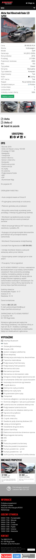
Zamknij (31, 549)
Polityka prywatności (8, 503)
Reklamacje (5, 510)
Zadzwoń (7, 556)
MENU (2, 8)
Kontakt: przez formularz (10, 544)
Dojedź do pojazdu (26, 556)
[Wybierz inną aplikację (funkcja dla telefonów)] (24, 137)
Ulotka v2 (8, 122)
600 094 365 (27, 245)
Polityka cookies (7, 505)
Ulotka (7, 119)
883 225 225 (12, 305)
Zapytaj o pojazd (7, 96)
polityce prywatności (11, 551)
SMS (17, 556)
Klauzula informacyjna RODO (12, 508)
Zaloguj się (30, 3)
